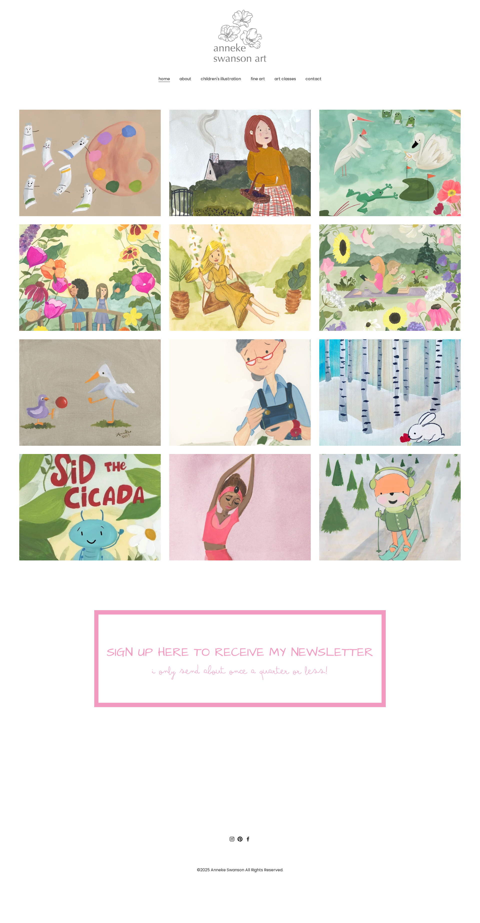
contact (314, 79)
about (185, 79)
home (164, 79)
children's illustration (221, 79)
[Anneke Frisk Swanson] (240, 839)
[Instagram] (232, 839)
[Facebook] (248, 839)
